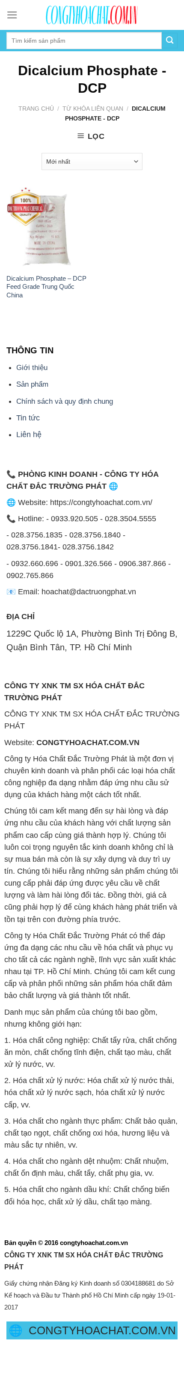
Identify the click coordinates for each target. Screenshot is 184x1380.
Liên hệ (29, 434)
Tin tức (28, 418)
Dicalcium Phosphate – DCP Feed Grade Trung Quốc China (46, 287)
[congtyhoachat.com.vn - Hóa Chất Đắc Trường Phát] (92, 15)
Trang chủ (36, 108)
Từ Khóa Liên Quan (92, 108)
